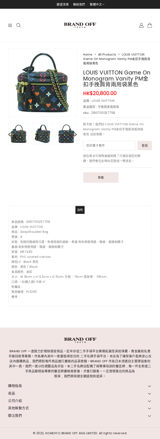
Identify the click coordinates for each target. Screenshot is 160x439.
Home (87, 54)
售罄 (101, 177)
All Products (107, 54)
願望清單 (63, 4)
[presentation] (9, 134)
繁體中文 (96, 4)
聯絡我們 (79, 4)
